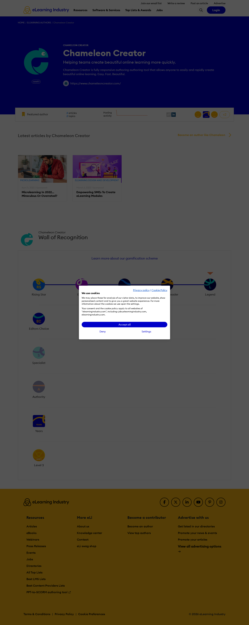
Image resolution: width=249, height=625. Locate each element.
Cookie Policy (159, 290)
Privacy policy (141, 290)
